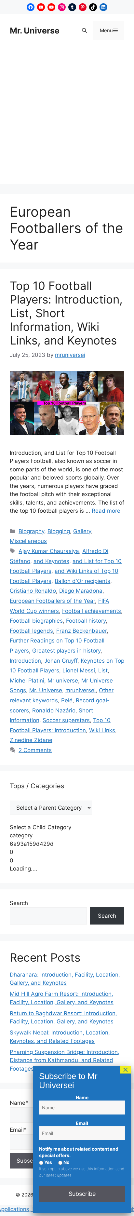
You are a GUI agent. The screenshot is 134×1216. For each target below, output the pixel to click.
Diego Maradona (80, 591)
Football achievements (91, 611)
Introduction (25, 660)
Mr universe (62, 680)
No (66, 1162)
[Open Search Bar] (84, 30)
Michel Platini (27, 680)
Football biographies (36, 620)
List (103, 670)
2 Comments (35, 750)
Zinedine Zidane (31, 740)
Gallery (82, 531)
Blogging (58, 531)
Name (82, 1097)
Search (19, 903)
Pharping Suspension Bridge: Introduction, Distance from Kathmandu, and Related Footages (64, 1060)
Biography (31, 531)
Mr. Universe (35, 30)
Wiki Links (102, 730)
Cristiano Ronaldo (33, 591)
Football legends (31, 631)
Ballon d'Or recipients (82, 581)
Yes (47, 1162)
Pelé (67, 700)
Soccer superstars (66, 720)
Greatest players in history (66, 650)
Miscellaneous (28, 541)
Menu (112, 30)
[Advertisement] (67, 117)
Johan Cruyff (60, 660)
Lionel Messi (78, 670)
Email (82, 1123)
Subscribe (82, 1193)
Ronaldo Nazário (53, 710)
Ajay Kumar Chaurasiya (49, 551)
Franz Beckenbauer (81, 631)
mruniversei (80, 690)
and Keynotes (51, 561)
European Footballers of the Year (52, 601)
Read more (106, 510)
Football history (86, 620)
